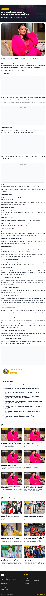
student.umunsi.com (5, 589)
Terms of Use (26, 578)
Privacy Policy (26, 576)
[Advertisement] (23, 86)
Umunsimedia (3, 587)
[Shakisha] (43, 2)
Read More (13, 373)
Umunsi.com (3, 585)
